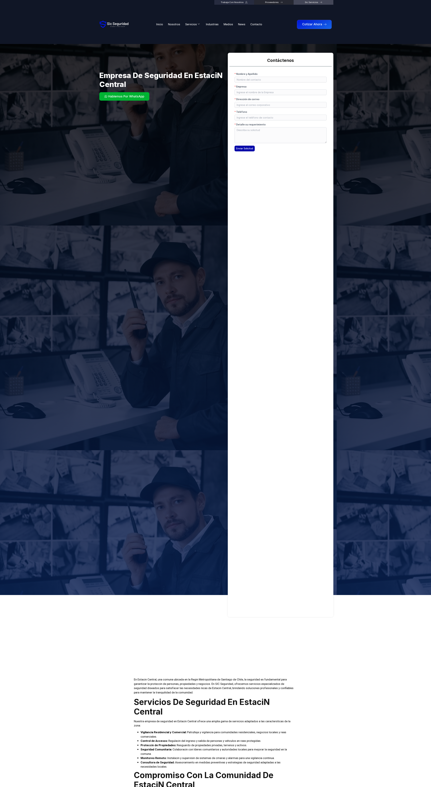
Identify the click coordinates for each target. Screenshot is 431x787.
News (241, 24)
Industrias (212, 24)
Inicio (159, 24)
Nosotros (174, 24)
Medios (228, 24)
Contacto (256, 24)
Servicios (191, 24)
